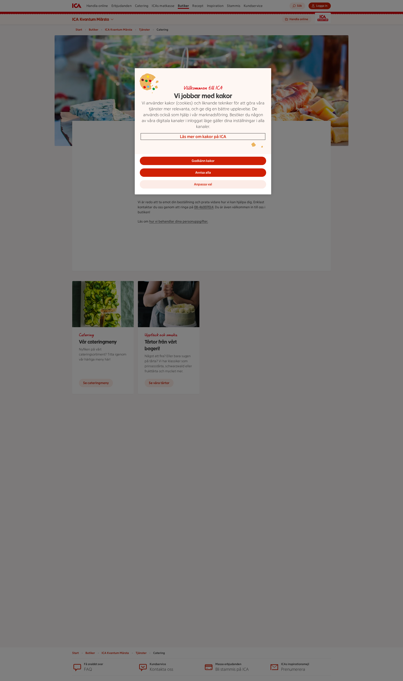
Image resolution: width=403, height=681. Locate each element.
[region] (203, 131)
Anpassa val (203, 184)
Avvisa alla (203, 172)
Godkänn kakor (203, 161)
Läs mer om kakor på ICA (203, 136)
